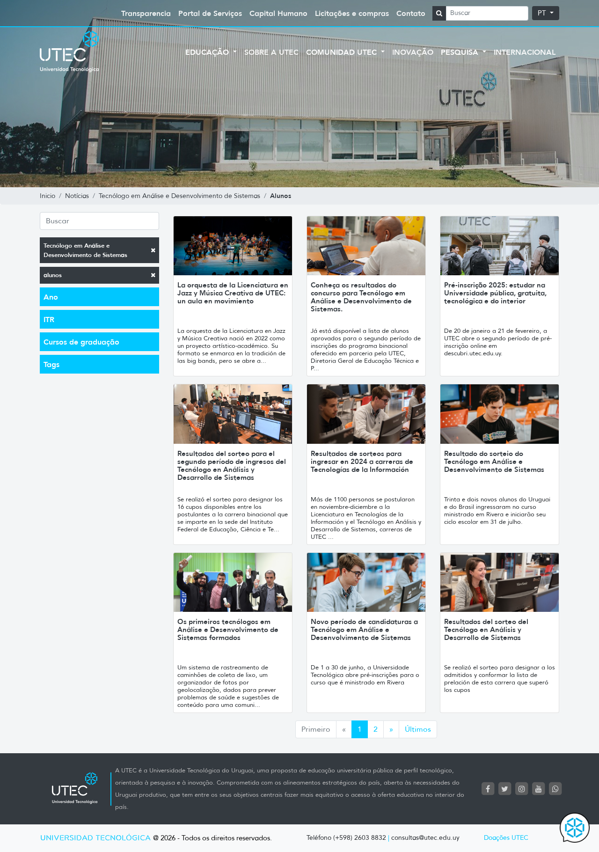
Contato (410, 13)
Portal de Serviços (210, 13)
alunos (53, 275)
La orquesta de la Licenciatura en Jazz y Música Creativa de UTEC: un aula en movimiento (232, 292)
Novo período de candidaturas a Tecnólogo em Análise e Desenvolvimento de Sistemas (364, 629)
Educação (208, 52)
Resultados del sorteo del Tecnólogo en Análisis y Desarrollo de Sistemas (486, 629)
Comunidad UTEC (342, 52)
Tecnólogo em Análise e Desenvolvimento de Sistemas (85, 250)
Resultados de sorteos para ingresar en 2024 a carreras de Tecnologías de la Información (362, 461)
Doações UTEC (506, 838)
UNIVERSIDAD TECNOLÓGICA (95, 838)
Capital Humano (278, 13)
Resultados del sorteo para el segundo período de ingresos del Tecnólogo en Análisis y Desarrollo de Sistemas (231, 465)
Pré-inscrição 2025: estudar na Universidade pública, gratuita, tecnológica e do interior (495, 292)
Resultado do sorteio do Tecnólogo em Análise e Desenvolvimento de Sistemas (494, 461)
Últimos (418, 729)
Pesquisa (461, 52)
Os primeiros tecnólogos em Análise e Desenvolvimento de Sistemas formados (227, 629)
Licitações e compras (352, 13)
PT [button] (543, 13)
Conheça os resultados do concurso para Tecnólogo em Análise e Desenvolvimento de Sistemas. (361, 296)
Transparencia (146, 13)
